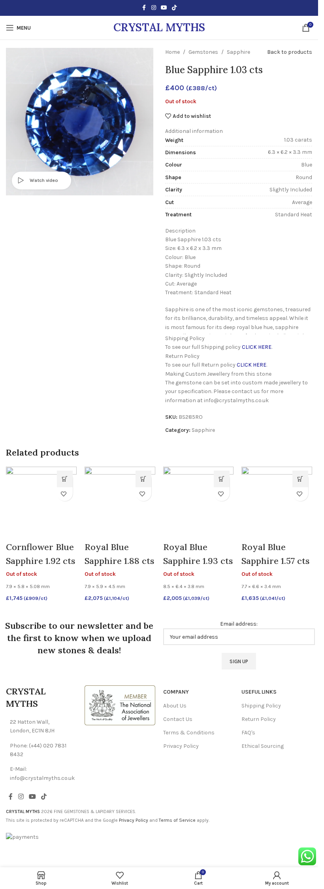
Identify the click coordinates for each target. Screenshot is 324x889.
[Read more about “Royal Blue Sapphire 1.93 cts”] (222, 479)
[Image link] (120, 705)
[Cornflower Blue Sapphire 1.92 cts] (41, 501)
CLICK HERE (256, 347)
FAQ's (248, 732)
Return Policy (258, 719)
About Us (174, 705)
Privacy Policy (181, 746)
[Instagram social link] (153, 7)
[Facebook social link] (144, 7)
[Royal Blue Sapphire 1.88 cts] (120, 501)
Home (172, 52)
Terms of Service (177, 820)
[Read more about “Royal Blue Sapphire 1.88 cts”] (143, 479)
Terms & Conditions (189, 732)
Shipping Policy (261, 705)
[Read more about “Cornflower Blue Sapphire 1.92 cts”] (65, 479)
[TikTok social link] (174, 7)
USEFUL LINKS (259, 692)
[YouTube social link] (164, 7)
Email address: (239, 623)
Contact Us (177, 719)
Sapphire (238, 52)
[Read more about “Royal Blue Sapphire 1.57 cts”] (300, 479)
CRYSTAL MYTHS (159, 27)
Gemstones (203, 52)
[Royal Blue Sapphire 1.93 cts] (198, 501)
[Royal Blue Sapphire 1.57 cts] (276, 501)
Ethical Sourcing (262, 746)
